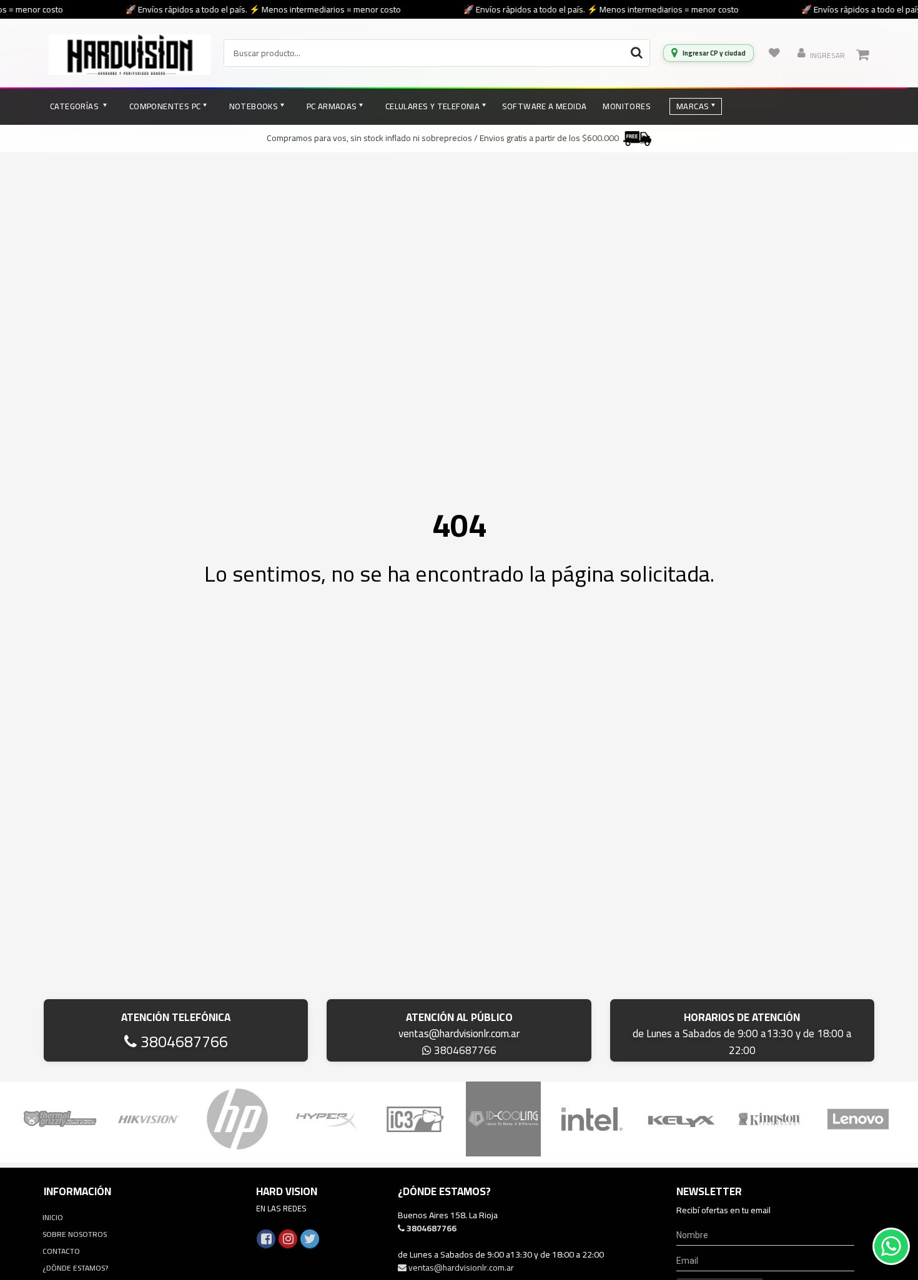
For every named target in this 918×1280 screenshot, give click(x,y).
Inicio (52, 1217)
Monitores (627, 106)
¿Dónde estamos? (75, 1268)
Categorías (75, 106)
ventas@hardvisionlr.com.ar (459, 1033)
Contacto (61, 1251)
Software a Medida (544, 106)
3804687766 (182, 1041)
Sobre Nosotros (74, 1234)
